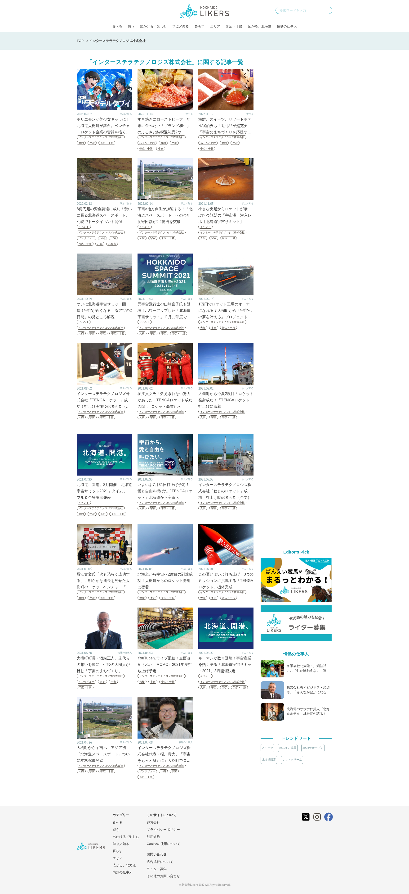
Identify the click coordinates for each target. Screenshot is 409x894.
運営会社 (153, 822)
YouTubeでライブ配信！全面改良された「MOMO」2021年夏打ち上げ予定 (165, 664)
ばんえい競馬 (287, 747)
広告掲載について (160, 862)
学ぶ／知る (180, 26)
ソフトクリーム (292, 759)
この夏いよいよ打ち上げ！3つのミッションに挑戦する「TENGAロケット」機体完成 (225, 580)
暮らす (199, 26)
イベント (84, 226)
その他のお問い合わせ (163, 876)
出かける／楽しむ (153, 26)
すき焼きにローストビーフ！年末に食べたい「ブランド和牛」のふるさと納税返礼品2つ (164, 125)
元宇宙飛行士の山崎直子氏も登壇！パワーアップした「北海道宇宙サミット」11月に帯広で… (164, 310)
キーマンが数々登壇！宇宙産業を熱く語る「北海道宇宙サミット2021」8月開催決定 (224, 664)
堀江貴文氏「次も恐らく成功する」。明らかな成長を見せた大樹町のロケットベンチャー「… (103, 580)
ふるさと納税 (147, 142)
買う (131, 26)
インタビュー (86, 238)
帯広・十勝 (234, 26)
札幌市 (112, 243)
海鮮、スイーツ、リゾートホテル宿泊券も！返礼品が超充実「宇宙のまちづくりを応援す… (224, 125)
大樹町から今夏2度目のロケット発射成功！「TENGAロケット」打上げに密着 (225, 400)
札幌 (99, 243)
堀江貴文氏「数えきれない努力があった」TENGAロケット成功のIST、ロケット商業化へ (165, 400)
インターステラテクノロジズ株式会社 (101, 137)
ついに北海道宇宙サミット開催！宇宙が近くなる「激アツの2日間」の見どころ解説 (104, 310)
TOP (80, 41)
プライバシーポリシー (163, 829)
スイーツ (267, 747)
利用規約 (153, 837)
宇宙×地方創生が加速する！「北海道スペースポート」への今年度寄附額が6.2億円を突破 (165, 215)
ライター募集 (157, 869)
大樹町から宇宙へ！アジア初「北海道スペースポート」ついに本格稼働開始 (103, 754)
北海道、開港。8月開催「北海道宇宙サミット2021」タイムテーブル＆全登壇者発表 (104, 491)
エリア (215, 26)
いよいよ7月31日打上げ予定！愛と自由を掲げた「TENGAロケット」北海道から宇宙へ (165, 491)
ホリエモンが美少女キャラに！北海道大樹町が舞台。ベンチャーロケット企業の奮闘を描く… (103, 125)
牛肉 (160, 148)
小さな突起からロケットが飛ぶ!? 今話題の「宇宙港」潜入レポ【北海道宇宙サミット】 (225, 215)
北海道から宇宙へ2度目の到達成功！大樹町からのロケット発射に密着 (165, 580)
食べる (117, 26)
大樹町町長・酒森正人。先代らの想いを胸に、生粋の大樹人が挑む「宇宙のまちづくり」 (103, 664)
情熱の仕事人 (287, 26)
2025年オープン (312, 747)
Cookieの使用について (163, 844)
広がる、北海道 (259, 26)
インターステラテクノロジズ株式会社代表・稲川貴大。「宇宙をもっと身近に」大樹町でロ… (164, 754)
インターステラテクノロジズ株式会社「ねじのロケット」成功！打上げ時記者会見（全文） (224, 491)
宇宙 (92, 142)
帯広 (103, 333)
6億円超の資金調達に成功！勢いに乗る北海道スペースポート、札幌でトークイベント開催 (104, 215)
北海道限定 (269, 759)
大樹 (81, 142)
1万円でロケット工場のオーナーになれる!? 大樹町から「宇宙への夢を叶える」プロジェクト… (225, 310)
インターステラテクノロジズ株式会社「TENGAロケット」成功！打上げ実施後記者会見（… (103, 400)
